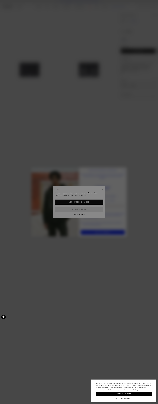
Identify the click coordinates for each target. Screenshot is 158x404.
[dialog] (123, 391)
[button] (124, 398)
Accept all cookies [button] (123, 394)
